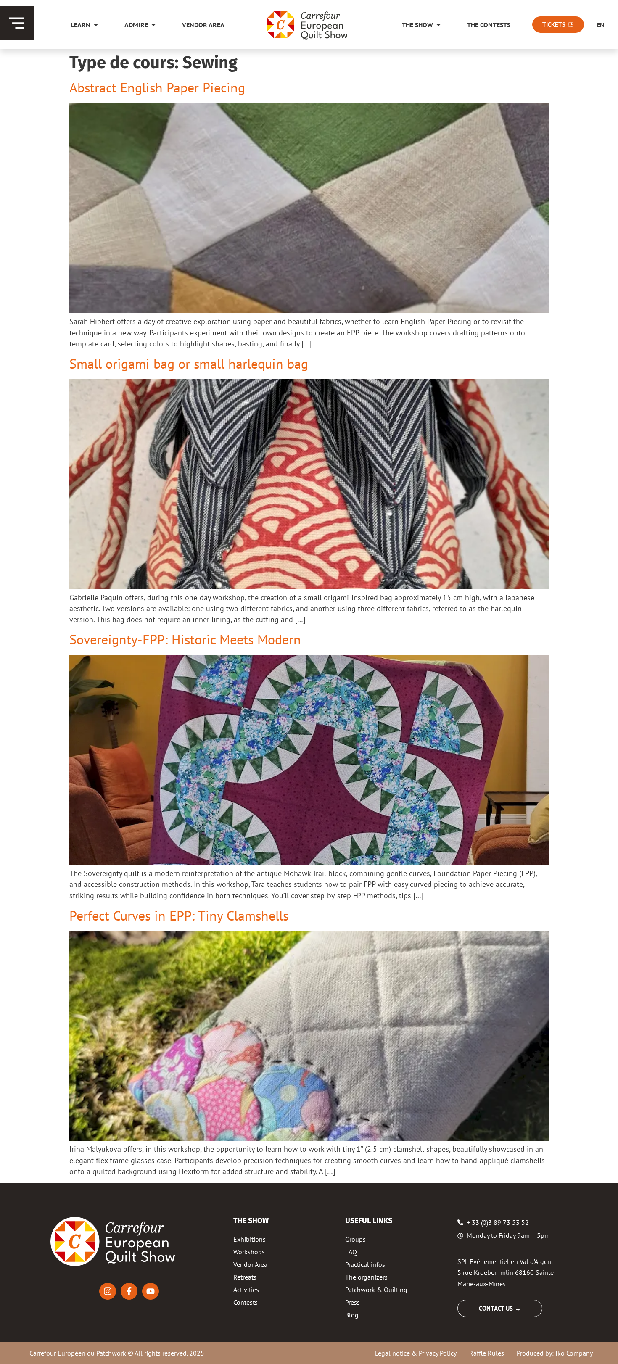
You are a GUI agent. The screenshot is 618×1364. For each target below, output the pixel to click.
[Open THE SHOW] (438, 25)
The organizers (366, 1277)
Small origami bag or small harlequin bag (188, 363)
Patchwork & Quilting (376, 1289)
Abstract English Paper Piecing (157, 87)
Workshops (249, 1252)
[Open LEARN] (95, 25)
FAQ (351, 1252)
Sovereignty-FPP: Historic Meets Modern (185, 639)
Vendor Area (250, 1264)
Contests (245, 1302)
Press (352, 1302)
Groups (355, 1239)
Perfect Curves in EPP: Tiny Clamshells (178, 915)
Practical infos (365, 1264)
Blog (352, 1315)
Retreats (244, 1277)
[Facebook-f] (129, 1291)
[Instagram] (107, 1291)
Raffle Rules (486, 1353)
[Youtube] (150, 1291)
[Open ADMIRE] (153, 25)
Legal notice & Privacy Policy (416, 1353)
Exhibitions (249, 1239)
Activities (246, 1289)
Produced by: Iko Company (555, 1353)
